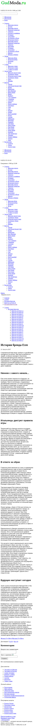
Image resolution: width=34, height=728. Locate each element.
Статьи (6, 299)
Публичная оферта (10, 697)
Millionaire (11, 119)
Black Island (11, 92)
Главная (6, 298)
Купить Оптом (8, 703)
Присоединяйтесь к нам (8, 716)
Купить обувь (8, 710)
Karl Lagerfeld (12, 114)
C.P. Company (12, 97)
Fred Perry (11, 105)
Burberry (10, 96)
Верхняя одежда (13, 28)
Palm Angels (11, 125)
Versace (10, 138)
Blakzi (10, 94)
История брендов (9, 301)
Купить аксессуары (10, 713)
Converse (10, 100)
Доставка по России (10, 671)
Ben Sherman (12, 91)
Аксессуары (8, 71)
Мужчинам (7, 18)
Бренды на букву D (17, 316)
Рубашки (11, 35)
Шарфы (10, 81)
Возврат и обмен (9, 674)
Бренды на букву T (17, 334)
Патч (9, 79)
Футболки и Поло (13, 38)
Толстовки (11, 36)
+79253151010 (5, 720)
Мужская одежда (13, 40)
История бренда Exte (10, 304)
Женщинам (7, 17)
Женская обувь (12, 58)
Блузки (10, 26)
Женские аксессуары (14, 73)
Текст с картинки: (6, 655)
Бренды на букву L (17, 324)
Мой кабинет (8, 689)
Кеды (9, 63)
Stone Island (11, 130)
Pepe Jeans (11, 128)
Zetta (9, 140)
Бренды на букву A (17, 311)
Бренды (6, 82)
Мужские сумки (13, 68)
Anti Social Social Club (14, 86)
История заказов (9, 694)
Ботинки (10, 61)
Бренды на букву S (17, 332)
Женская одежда (13, 25)
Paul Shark (11, 127)
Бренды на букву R (17, 330)
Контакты (7, 679)
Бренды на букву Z (17, 340)
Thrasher (10, 135)
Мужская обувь (12, 59)
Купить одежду (9, 708)
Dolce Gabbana (12, 104)
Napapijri (10, 122)
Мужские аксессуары (14, 76)
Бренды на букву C (17, 314)
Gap (9, 109)
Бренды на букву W (18, 339)
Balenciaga (11, 89)
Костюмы (11, 46)
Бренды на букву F (17, 319)
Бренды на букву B (17, 312)
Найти (3, 293)
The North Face (12, 133)
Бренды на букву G (17, 320)
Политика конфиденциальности (14, 695)
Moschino (11, 120)
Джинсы (10, 31)
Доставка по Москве (10, 669)
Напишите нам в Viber (8, 718)
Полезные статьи (9, 705)
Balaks (10, 87)
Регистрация (8, 687)
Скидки (6, 678)
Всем (6, 20)
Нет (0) (16, 641)
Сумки (6, 64)
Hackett (10, 110)
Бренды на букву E (10, 303)
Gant (9, 107)
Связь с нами (8, 681)
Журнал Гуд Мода (6, 638)
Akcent (10, 84)
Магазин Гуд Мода (18, 638)
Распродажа (8, 142)
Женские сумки (13, 66)
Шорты (10, 53)
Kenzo (10, 115)
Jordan (10, 112)
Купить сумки (8, 711)
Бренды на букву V (17, 337)
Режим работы (8, 676)
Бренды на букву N (17, 327)
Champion (11, 99)
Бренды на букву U (17, 335)
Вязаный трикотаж (14, 30)
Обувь (6, 56)
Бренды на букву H (17, 322)
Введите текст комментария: (9, 649)
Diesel (10, 102)
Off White (11, 124)
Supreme (10, 132)
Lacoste (10, 117)
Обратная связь (9, 690)
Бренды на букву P (17, 329)
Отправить (4, 658)
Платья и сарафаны (14, 33)
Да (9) (11, 641)
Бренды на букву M (18, 325)
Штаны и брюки (13, 54)
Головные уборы (13, 74)
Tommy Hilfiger (12, 137)
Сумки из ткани (13, 69)
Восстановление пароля (11, 692)
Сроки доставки (9, 673)
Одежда (6, 23)
